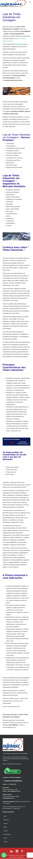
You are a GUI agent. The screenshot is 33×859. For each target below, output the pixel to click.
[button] (4, 855)
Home (5, 816)
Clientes (5, 830)
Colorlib (27, 855)
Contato (5, 841)
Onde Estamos (7, 834)
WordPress (20, 857)
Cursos (5, 838)
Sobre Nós (6, 819)
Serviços (6, 823)
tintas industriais (21, 44)
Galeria (5, 827)
